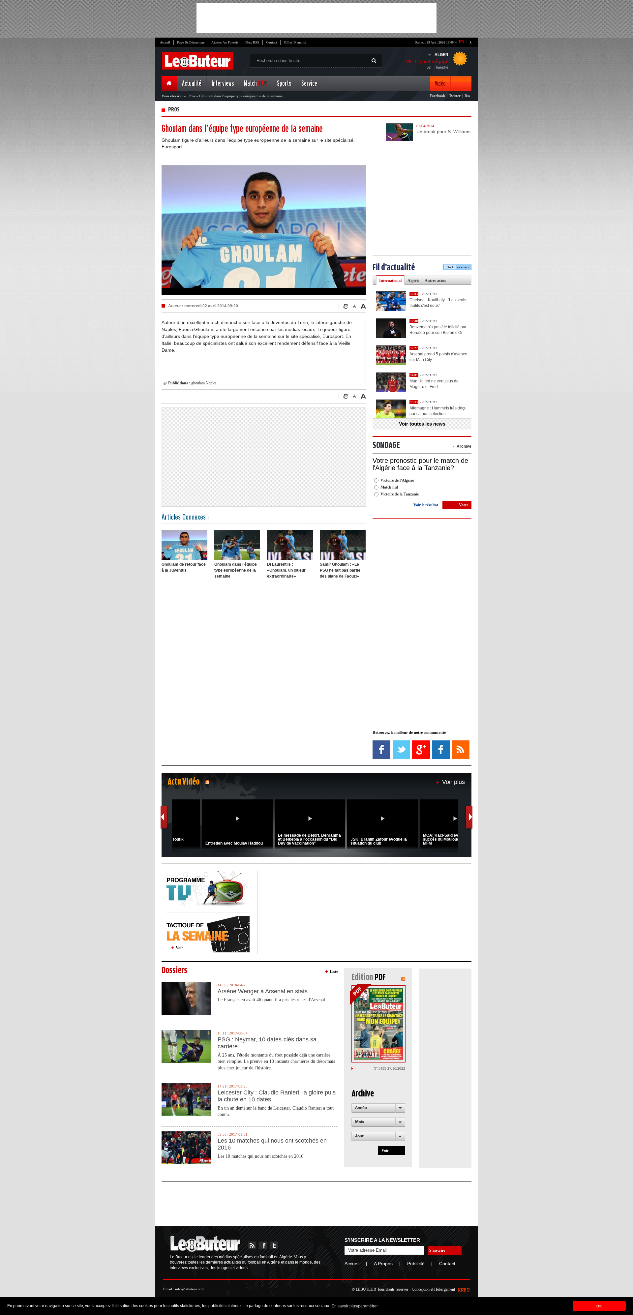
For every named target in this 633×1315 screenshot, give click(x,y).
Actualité (191, 83)
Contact (271, 42)
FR (461, 42)
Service (309, 83)
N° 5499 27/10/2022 (389, 1068)
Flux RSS (252, 42)
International (390, 280)
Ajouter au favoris (224, 42)
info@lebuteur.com (189, 1289)
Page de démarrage (190, 42)
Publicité (416, 1263)
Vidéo (440, 83)
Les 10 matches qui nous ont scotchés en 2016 (272, 1144)
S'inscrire (437, 1250)
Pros (192, 96)
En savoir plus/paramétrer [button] (355, 1306)
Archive (464, 446)
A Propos (383, 1263)
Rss (467, 96)
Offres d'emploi (295, 42)
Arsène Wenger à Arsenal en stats (263, 991)
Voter (463, 505)
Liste (334, 971)
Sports (284, 83)
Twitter (455, 96)
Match (255, 83)
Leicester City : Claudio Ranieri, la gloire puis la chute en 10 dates (277, 1096)
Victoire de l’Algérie (397, 480)
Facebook (437, 96)
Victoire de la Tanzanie (399, 494)
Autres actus (435, 280)
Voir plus (453, 782)
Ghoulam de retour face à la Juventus (184, 567)
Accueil (165, 42)
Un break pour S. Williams (443, 131)
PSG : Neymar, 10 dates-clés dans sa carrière (267, 1043)
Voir (179, 947)
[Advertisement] (316, 18)
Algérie (413, 280)
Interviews (223, 83)
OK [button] (599, 1306)
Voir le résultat (425, 505)
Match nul (389, 487)
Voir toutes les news (422, 424)
